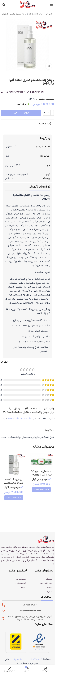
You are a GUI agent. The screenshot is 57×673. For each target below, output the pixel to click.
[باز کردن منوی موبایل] (51, 4)
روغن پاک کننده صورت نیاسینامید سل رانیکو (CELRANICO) (13, 485)
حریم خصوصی (21, 579)
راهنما (23, 587)
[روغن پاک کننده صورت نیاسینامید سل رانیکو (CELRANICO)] (13, 465)
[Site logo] (27, 4)
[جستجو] (3, 4)
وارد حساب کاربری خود (19, 418)
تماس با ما (48, 591)
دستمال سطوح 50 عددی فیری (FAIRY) (41, 473)
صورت (49, 14)
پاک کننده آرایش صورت (14, 14)
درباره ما (49, 587)
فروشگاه (49, 579)
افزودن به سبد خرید (21, 112)
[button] (41, 489)
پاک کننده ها (35, 14)
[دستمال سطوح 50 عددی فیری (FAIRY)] (41, 460)
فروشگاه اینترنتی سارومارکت (26, 659)
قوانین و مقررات (20, 583)
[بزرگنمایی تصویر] (49, 66)
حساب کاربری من (46, 583)
